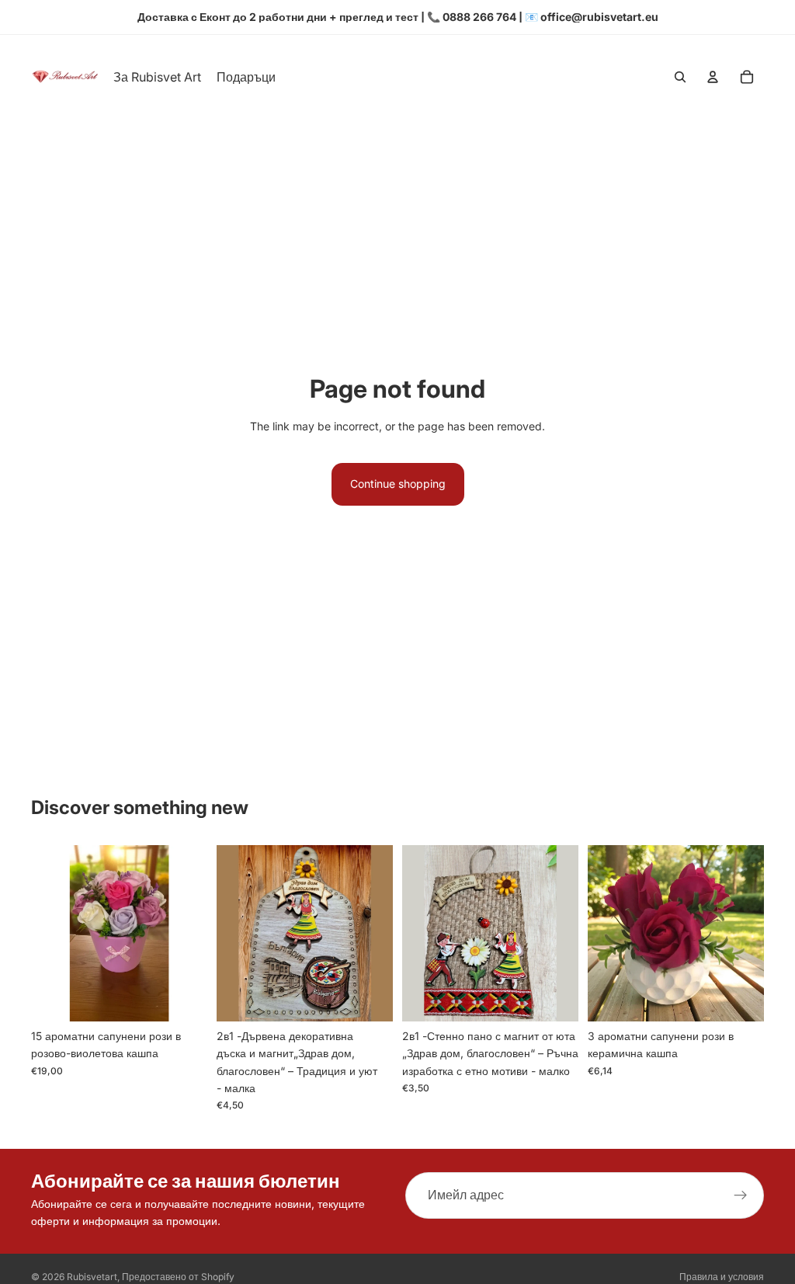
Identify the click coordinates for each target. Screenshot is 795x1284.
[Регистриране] (740, 1195)
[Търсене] (680, 77)
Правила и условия (721, 1276)
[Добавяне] (183, 997)
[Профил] (713, 77)
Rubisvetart (92, 1276)
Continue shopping (398, 483)
